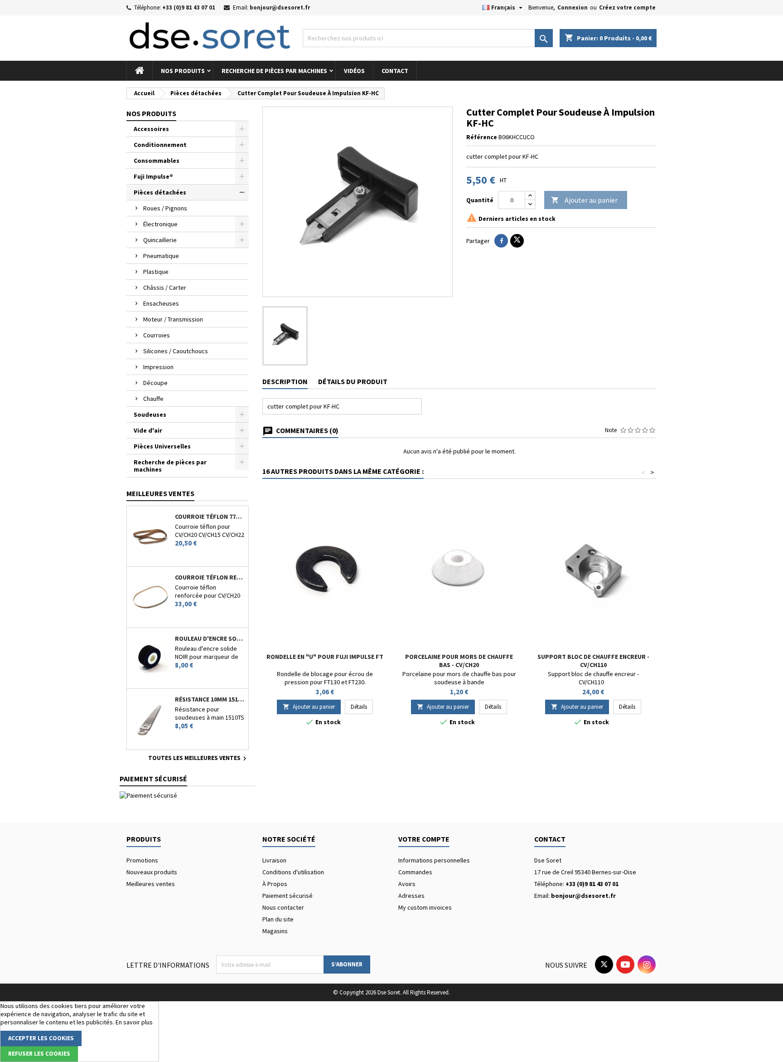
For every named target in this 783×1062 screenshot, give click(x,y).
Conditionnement (160, 145)
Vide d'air (148, 430)
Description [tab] (285, 381)
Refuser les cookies (39, 1053)
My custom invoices (425, 907)
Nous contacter (283, 907)
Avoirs (407, 884)
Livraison (274, 860)
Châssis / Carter (164, 287)
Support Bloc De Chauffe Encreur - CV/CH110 (593, 661)
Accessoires (151, 129)
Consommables (156, 160)
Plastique (156, 272)
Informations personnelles (434, 860)
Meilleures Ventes (160, 493)
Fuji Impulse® (153, 176)
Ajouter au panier (584, 200)
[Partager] (501, 241)
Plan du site (278, 919)
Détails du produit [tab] (352, 381)
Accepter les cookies (41, 1038)
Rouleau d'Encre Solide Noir (210, 638)
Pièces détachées (160, 192)
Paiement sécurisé (287, 895)
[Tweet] (517, 241)
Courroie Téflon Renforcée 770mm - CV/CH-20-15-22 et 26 (210, 577)
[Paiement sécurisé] (148, 795)
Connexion (572, 7)
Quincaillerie (160, 240)
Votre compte (424, 838)
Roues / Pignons (165, 208)
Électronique (160, 224)
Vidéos (354, 71)
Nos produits (183, 71)
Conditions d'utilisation (293, 872)
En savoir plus (134, 1022)
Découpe (155, 383)
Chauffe (153, 399)
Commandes (415, 872)
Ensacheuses (161, 303)
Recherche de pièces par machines (274, 71)
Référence (481, 137)
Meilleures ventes (150, 884)
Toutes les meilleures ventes (198, 759)
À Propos (274, 884)
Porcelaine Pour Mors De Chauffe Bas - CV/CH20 (459, 661)
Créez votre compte (627, 7)
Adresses (411, 895)
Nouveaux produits (151, 872)
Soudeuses (150, 414)
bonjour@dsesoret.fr (280, 7)
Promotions (142, 860)
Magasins (275, 931)
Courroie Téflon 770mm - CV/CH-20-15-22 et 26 (210, 516)
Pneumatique (161, 256)
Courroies (156, 335)
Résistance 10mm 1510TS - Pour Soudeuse (210, 699)
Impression (158, 367)
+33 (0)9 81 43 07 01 (188, 7)
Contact (395, 71)
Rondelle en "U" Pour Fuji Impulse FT (324, 657)
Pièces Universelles (162, 446)
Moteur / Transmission (173, 319)
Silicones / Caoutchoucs (175, 351)
